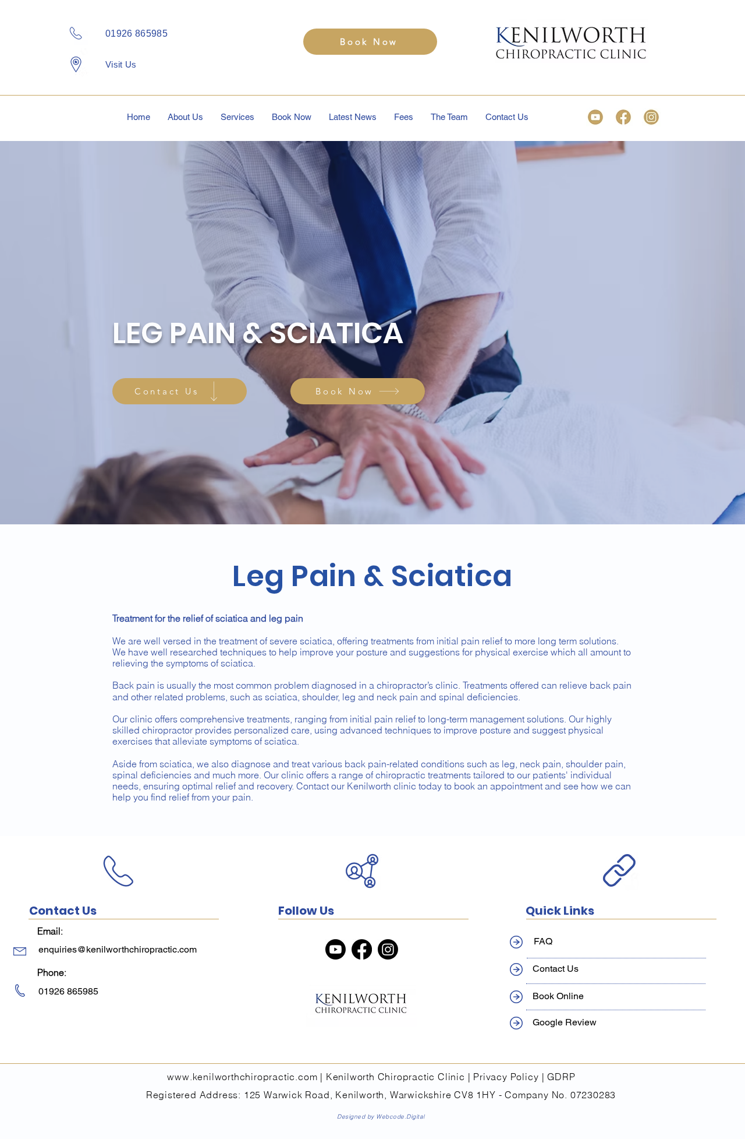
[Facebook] (362, 949)
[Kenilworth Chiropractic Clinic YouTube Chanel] (595, 117)
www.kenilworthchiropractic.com (242, 1076)
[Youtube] (335, 949)
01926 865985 (136, 33)
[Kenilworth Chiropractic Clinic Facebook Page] (623, 117)
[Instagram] (388, 949)
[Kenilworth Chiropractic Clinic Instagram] (651, 117)
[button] (237, 117)
